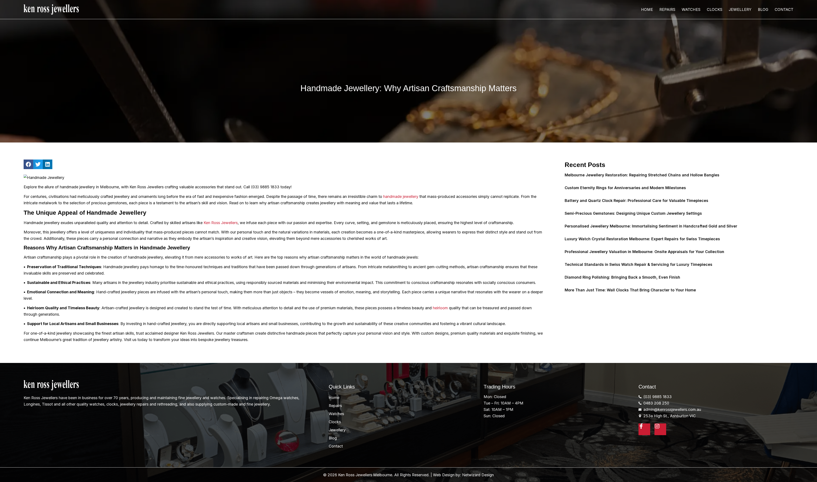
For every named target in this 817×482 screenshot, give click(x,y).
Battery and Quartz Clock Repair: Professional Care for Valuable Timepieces (636, 200)
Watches (691, 9)
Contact (784, 9)
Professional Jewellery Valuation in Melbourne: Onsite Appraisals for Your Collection (644, 251)
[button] (28, 164)
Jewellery (740, 9)
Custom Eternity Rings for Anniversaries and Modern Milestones (625, 188)
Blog (763, 9)
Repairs (667, 9)
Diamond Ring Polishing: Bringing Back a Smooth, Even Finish (622, 277)
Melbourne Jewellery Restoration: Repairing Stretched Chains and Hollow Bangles (642, 175)
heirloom (440, 308)
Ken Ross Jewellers (221, 222)
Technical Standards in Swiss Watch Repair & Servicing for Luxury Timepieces (638, 264)
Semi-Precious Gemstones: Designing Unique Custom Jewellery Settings (633, 213)
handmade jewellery (400, 196)
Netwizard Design (478, 475)
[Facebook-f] (644, 429)
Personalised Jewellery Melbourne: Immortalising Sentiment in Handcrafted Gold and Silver (651, 226)
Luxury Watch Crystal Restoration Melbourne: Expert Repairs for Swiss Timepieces (642, 239)
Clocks (714, 9)
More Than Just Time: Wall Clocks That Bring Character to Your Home (630, 290)
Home (647, 9)
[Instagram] (660, 429)
